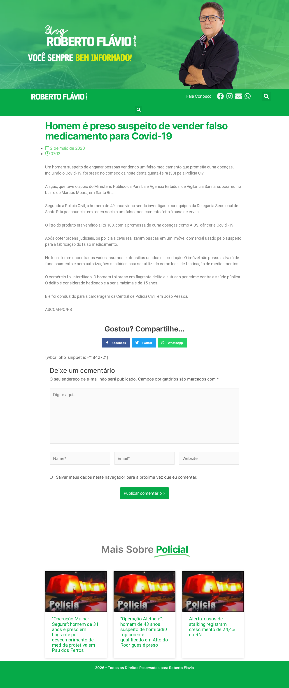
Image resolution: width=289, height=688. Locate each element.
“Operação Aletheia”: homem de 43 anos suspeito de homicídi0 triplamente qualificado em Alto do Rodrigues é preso (144, 632)
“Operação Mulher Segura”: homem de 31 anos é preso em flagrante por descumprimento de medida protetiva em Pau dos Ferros (75, 634)
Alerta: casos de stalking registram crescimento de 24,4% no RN (212, 626)
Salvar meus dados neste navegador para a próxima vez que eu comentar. (126, 477)
